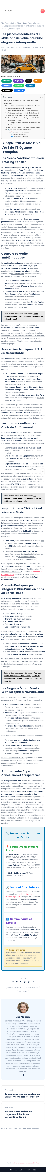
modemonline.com (25, 894)
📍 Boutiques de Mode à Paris (20, 132)
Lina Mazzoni (23, 1016)
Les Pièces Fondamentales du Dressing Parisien (24, 106)
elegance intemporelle (14, 987)
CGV (27, 1170)
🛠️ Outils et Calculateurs (18, 134)
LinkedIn (30, 85)
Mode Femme (24, 47)
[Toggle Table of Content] (39, 97)
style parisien (23, 991)
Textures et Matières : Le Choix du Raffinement (23, 113)
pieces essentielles (32, 987)
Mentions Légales (16, 1170)
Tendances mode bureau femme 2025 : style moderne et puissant (22, 1095)
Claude (37, 81)
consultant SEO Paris (32, 1163)
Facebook (19, 90)
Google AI (6, 85)
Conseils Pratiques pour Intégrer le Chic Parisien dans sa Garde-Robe (24, 119)
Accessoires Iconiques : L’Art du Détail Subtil (23, 110)
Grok (28, 81)
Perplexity (18, 81)
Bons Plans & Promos (10, 47)
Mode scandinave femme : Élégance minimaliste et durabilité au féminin (19, 1114)
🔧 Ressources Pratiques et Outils (19, 130)
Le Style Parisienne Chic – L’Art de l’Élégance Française (21, 102)
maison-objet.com (13, 897)
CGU (34, 1170)
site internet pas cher (18, 1163)
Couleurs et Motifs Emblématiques (19, 108)
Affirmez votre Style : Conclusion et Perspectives (24, 127)
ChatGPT (6, 81)
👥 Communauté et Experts (19, 136)
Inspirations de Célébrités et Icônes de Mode (23, 115)
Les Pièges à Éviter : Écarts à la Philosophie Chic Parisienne (24, 124)
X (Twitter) (7, 90)
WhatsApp (18, 85)
